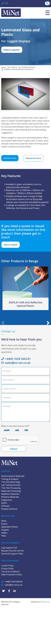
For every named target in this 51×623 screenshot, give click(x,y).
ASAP (6, 430)
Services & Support (10, 542)
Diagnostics (6, 500)
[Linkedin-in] (14, 591)
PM (26, 430)
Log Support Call (9, 547)
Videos (4, 532)
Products (5, 471)
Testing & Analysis (9, 479)
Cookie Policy (7, 565)
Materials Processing (11, 491)
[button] (48, 304)
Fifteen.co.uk (45, 602)
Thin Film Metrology (10, 482)
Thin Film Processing (11, 488)
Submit (13, 448)
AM (17, 430)
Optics (4, 503)
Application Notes (9, 526)
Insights (5, 529)
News (3, 520)
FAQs (3, 535)
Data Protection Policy (11, 574)
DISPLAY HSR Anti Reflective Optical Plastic (25, 304)
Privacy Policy (7, 568)
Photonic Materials (10, 497)
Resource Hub (8, 515)
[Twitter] (3, 591)
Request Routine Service (12, 550)
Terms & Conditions (10, 571)
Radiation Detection (10, 494)
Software (5, 506)
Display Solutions (9, 509)
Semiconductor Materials (12, 476)
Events (4, 523)
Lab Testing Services (10, 485)
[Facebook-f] (9, 591)
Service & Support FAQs (12, 553)
